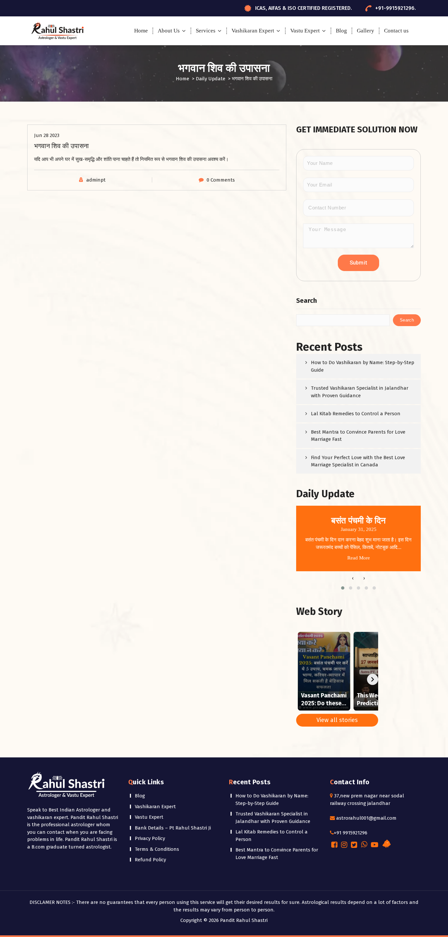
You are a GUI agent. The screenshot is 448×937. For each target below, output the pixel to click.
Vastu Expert (305, 31)
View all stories (337, 720)
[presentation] (353, 578)
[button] (343, 588)
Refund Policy (150, 860)
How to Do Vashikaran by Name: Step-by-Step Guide (362, 366)
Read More (358, 557)
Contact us (396, 31)
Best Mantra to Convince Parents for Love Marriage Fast (358, 435)
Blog (341, 31)
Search (306, 300)
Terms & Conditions (157, 849)
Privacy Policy (150, 838)
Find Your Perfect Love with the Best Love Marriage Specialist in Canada (358, 461)
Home (141, 31)
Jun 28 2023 (46, 135)
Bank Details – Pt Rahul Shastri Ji (173, 828)
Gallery (365, 31)
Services (205, 31)
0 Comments (221, 180)
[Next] (372, 679)
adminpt (96, 180)
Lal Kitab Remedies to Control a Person (355, 414)
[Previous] (301, 679)
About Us (169, 31)
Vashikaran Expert (253, 31)
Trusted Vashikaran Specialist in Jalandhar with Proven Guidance (359, 392)
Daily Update (210, 79)
